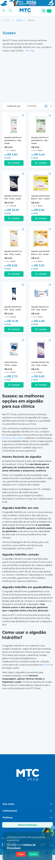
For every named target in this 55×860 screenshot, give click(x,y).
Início (7, 20)
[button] (23, 115)
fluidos (47, 664)
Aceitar (33, 854)
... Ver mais (29, 50)
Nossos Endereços (27, 824)
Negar (21, 854)
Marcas (20, 20)
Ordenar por (14, 106)
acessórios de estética (13, 438)
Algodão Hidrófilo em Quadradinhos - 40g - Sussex (13, 140)
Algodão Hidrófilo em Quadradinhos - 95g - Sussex (40, 140)
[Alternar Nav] (3, 11)
